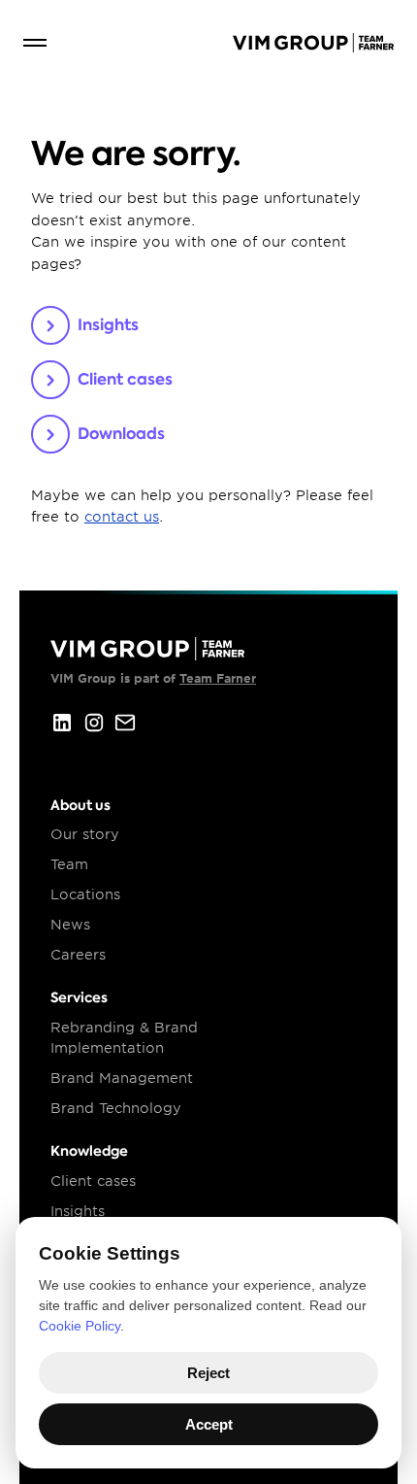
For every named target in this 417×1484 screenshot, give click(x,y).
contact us (121, 516)
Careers (78, 954)
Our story (84, 834)
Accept (209, 1424)
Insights (77, 1211)
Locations (85, 894)
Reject (208, 1373)
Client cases (93, 1181)
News (70, 924)
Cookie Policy (79, 1325)
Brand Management (121, 1078)
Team (69, 864)
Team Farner (217, 678)
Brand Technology (115, 1108)
